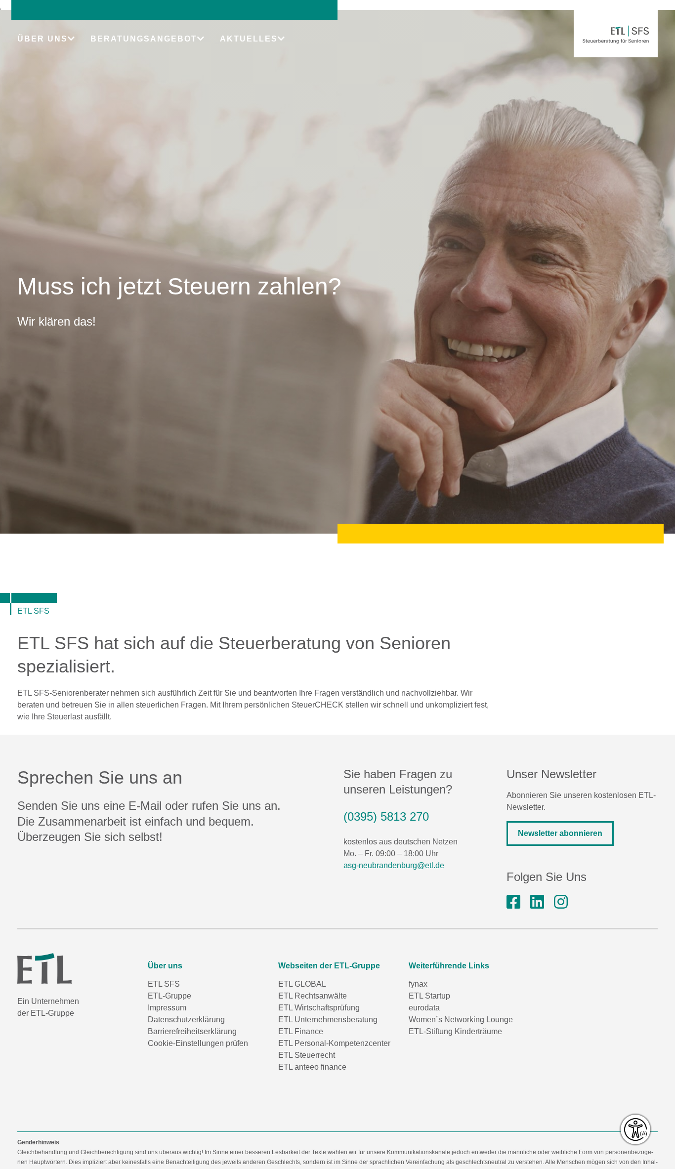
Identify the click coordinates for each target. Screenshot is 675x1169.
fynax (418, 984)
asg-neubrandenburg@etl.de (393, 865)
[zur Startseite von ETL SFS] (616, 34)
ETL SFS (164, 984)
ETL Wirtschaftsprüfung (319, 1007)
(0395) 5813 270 (386, 816)
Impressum (167, 1007)
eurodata (424, 1007)
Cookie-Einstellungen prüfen (198, 1043)
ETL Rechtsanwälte (312, 996)
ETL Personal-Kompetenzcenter (334, 1043)
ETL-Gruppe (169, 996)
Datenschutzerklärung (186, 1019)
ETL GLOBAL (302, 984)
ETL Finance (300, 1031)
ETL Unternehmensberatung (328, 1019)
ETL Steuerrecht (306, 1055)
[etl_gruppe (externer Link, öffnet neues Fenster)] (561, 902)
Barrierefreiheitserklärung (192, 1031)
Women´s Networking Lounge (461, 1019)
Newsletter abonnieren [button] (560, 833)
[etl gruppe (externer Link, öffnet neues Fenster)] (537, 902)
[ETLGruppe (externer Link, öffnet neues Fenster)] (513, 902)
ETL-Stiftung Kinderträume (455, 1031)
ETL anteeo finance (312, 1067)
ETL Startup (429, 996)
